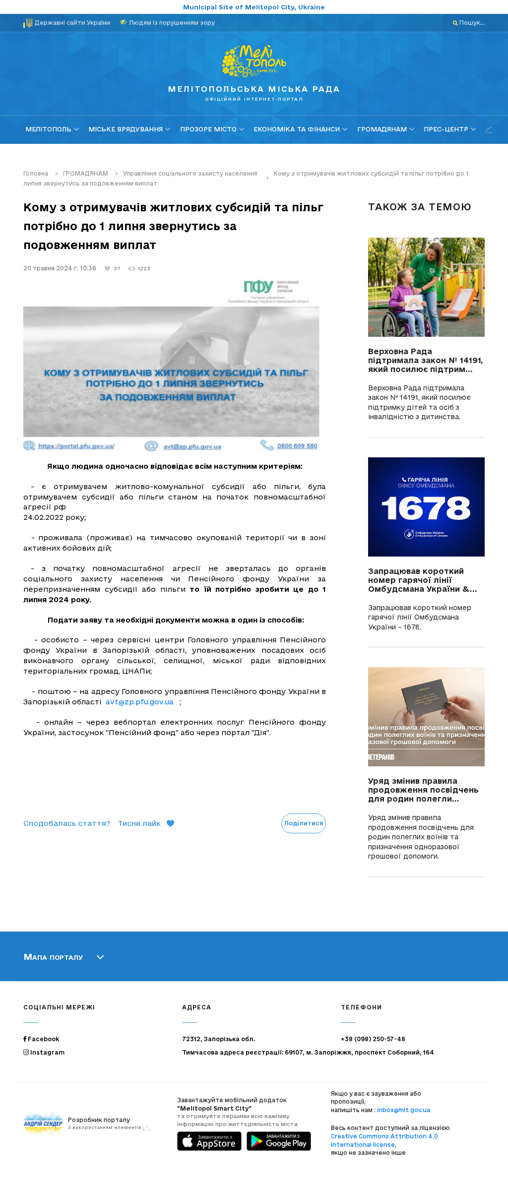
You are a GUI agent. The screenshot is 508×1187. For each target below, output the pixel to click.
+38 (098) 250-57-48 (373, 1039)
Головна (35, 173)
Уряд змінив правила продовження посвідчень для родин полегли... (423, 789)
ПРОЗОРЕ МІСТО (208, 128)
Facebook (42, 1039)
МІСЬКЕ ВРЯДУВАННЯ (125, 128)
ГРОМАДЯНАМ (382, 128)
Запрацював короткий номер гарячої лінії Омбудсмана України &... (422, 579)
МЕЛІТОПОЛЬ (48, 128)
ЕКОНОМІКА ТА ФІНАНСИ (297, 128)
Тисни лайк (139, 823)
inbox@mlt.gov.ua (403, 1110)
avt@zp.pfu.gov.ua (140, 701)
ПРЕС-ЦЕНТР (446, 128)
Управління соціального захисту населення (191, 173)
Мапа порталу (53, 956)
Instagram (46, 1052)
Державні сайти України (72, 22)
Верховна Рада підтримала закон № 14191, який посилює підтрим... (425, 360)
